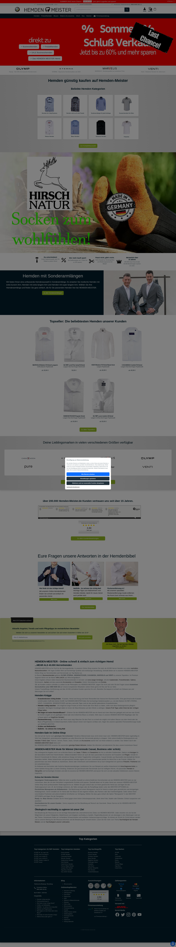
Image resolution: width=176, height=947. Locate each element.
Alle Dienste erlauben (88, 474)
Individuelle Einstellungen (73, 487)
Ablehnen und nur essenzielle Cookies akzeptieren (88, 483)
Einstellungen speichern (88, 478)
